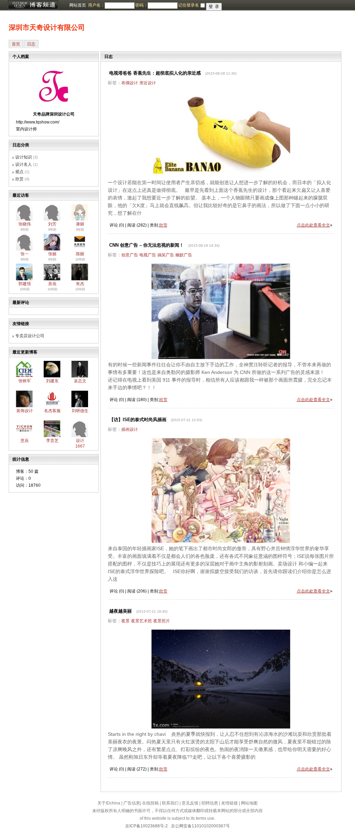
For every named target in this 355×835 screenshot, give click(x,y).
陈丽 (80, 254)
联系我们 (170, 803)
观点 (19, 171)
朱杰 (80, 283)
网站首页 (77, 5)
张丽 (52, 254)
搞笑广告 (165, 255)
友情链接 (229, 803)
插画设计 (129, 429)
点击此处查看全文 (313, 225)
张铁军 (24, 380)
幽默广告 (183, 255)
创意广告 (129, 255)
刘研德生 (80, 410)
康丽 (80, 224)
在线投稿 (150, 803)
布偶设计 (129, 82)
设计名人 (23, 164)
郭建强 (24, 283)
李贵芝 (52, 440)
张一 (24, 254)
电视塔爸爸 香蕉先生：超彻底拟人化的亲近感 (155, 73)
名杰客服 (52, 410)
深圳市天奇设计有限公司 (47, 27)
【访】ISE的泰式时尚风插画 (137, 419)
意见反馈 (190, 803)
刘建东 (52, 380)
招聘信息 (209, 803)
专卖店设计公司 (29, 335)
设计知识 (23, 157)
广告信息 (131, 803)
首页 (16, 44)
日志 (31, 44)
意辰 (24, 440)
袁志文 (80, 380)
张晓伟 (24, 224)
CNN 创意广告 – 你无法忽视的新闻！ (146, 245)
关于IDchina (108, 803)
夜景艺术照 (141, 621)
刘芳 (52, 224)
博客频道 (33, 5)
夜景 (125, 621)
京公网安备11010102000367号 (200, 826)
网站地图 (249, 803)
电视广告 (147, 255)
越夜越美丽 (120, 611)
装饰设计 (24, 410)
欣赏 (19, 179)
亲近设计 (147, 82)
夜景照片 (161, 621)
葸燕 (52, 283)
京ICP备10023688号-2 (146, 826)
